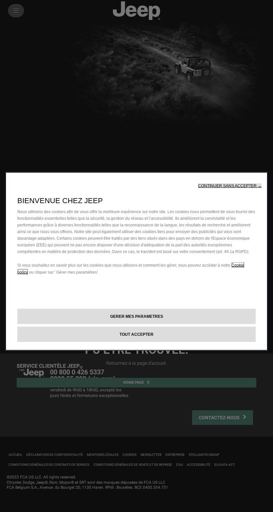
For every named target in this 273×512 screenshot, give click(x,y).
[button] (230, 186)
